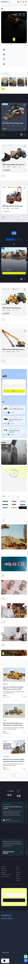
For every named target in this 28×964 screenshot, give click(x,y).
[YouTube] (11, 918)
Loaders (3, 866)
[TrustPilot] (9, 918)
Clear (23, 952)
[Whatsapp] (25, 956)
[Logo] (14, 915)
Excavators (3, 868)
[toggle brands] (23, 507)
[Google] (6, 918)
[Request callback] (25, 960)
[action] (20, 852)
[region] (14, 74)
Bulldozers (3, 872)
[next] (24, 134)
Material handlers (5, 876)
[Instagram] (2, 918)
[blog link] (24, 697)
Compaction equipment (6, 874)
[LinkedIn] (4, 918)
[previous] (21, 134)
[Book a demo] (14, 930)
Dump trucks (4, 870)
